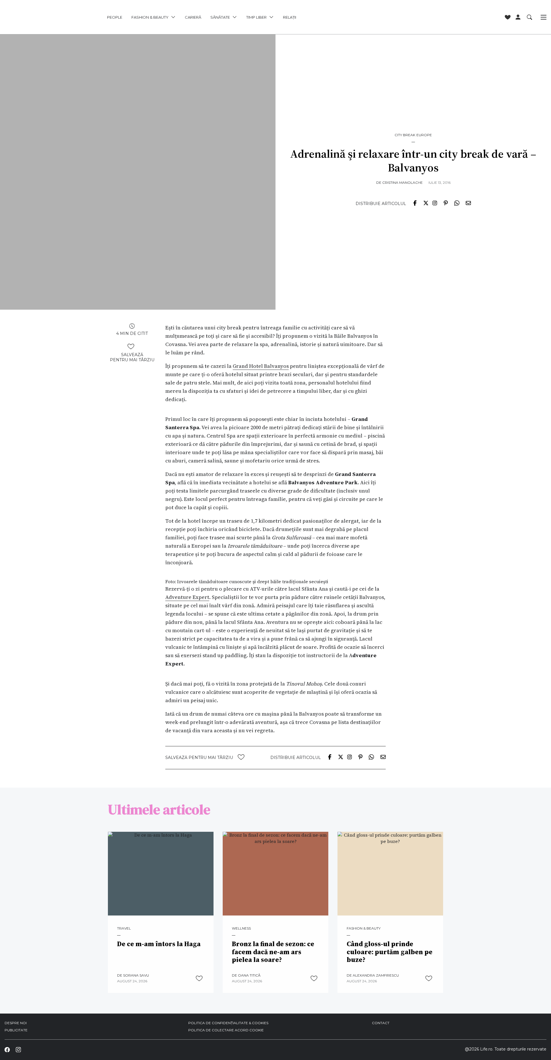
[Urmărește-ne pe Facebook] (7, 1049)
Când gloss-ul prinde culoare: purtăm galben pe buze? (389, 952)
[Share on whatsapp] (456, 202)
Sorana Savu (136, 975)
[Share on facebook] (415, 202)
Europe (424, 135)
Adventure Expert (187, 597)
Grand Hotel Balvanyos (261, 366)
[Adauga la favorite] (130, 346)
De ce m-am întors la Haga (159, 944)
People (114, 17)
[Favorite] (508, 17)
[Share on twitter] (426, 202)
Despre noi (16, 1023)
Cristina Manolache (402, 182)
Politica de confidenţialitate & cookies (228, 1023)
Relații (289, 17)
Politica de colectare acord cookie (226, 1030)
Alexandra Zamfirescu (376, 975)
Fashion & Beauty (149, 17)
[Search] (529, 17)
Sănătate (220, 17)
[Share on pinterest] (445, 202)
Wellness (241, 928)
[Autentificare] (518, 17)
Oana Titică (249, 975)
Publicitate (16, 1030)
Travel (124, 928)
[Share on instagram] (434, 202)
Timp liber (256, 17)
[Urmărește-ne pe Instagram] (18, 1049)
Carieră (193, 17)
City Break (405, 135)
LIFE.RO (39, 17)
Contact (380, 1023)
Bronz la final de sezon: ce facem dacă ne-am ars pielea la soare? (273, 952)
